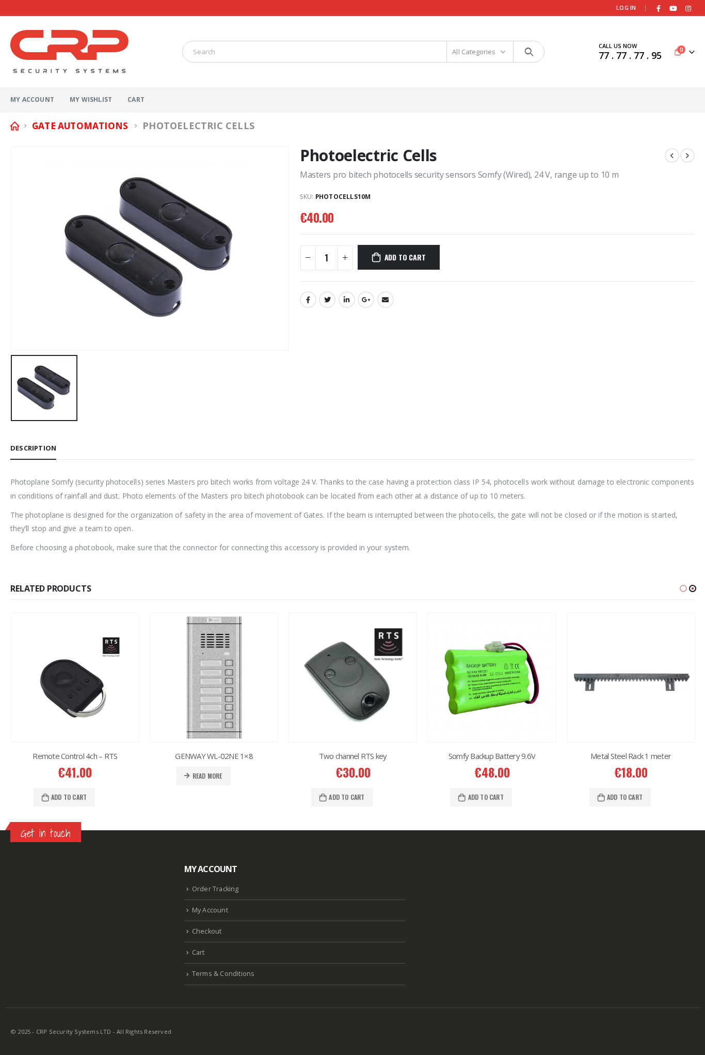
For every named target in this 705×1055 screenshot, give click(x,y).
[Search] (529, 51)
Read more (207, 775)
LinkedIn (347, 299)
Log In (626, 7)
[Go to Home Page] (14, 126)
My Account (32, 99)
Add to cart (405, 257)
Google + (366, 299)
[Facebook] (658, 8)
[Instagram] (688, 8)
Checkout (207, 931)
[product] (75, 677)
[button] (683, 588)
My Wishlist (91, 99)
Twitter (327, 299)
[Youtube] (673, 8)
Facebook (308, 299)
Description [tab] (33, 448)
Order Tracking (215, 889)
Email (385, 299)
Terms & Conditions (223, 973)
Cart (136, 99)
